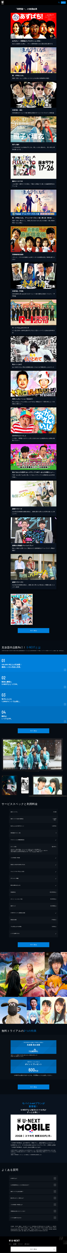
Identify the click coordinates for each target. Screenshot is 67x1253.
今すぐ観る (33, 630)
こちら (34, 851)
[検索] (59, 2)
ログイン (63, 2)
